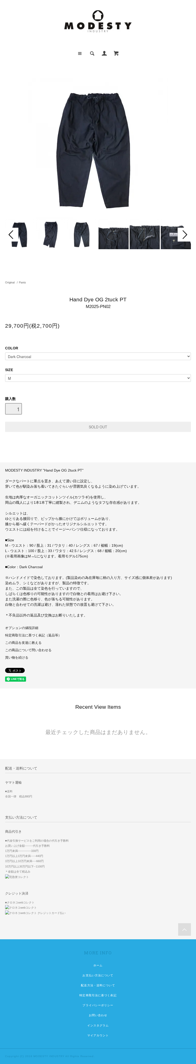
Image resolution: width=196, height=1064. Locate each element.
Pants (22, 282)
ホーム (98, 965)
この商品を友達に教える (23, 643)
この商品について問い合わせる (28, 650)
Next (184, 235)
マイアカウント (98, 1035)
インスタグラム (98, 1025)
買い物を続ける (16, 657)
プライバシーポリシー (97, 1005)
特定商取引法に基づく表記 (97, 995)
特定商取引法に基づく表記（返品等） (33, 635)
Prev (11, 235)
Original (10, 282)
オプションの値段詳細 (21, 628)
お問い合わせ (98, 1015)
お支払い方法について (97, 975)
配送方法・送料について (98, 985)
